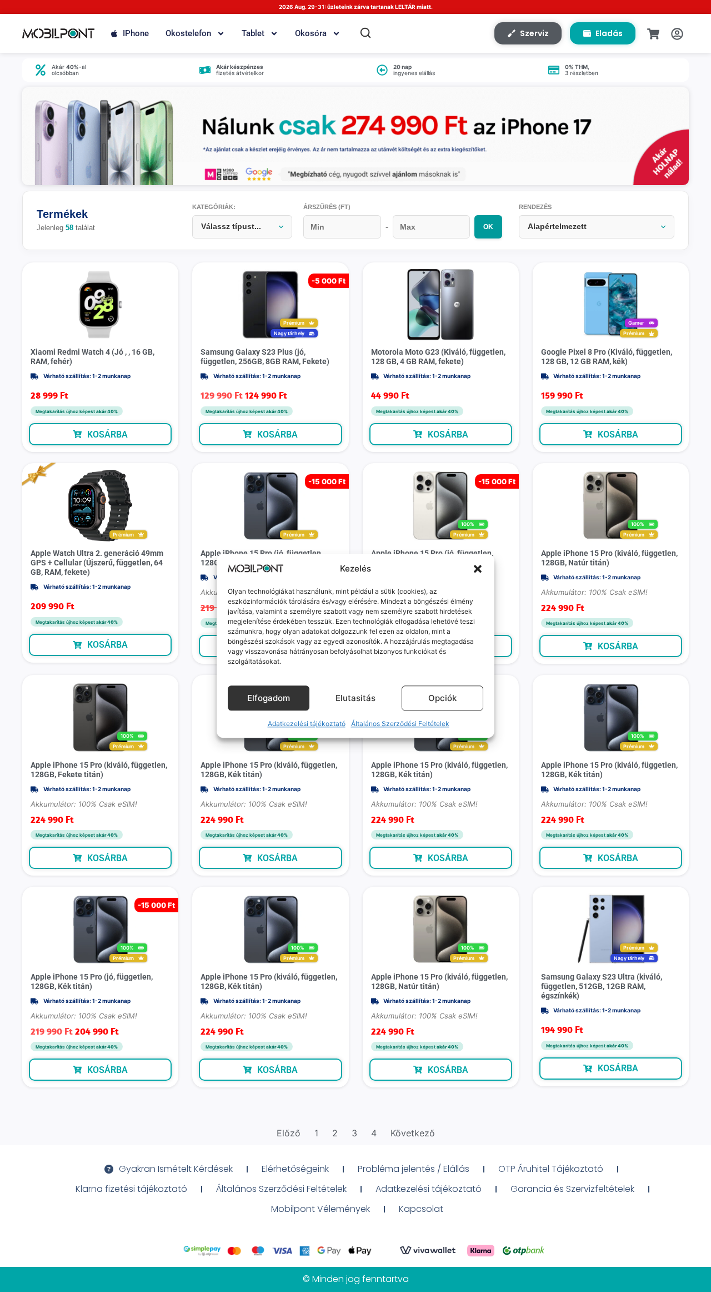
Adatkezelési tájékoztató (307, 724)
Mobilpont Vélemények (320, 1208)
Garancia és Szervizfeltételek (572, 1188)
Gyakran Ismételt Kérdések (176, 1168)
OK (488, 227)
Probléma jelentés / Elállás (413, 1168)
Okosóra (311, 33)
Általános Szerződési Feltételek (400, 724)
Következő (412, 1133)
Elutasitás (355, 698)
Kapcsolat (421, 1208)
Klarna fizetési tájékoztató (131, 1188)
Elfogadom (268, 698)
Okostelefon (188, 33)
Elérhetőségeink (295, 1168)
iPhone (136, 33)
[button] (477, 568)
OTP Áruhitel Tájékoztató (550, 1168)
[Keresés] (365, 32)
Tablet (253, 33)
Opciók (442, 698)
